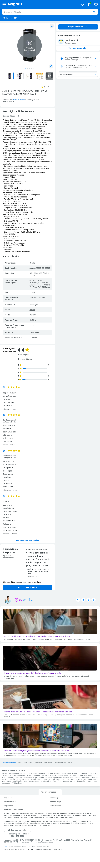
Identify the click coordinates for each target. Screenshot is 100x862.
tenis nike (82, 779)
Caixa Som (58, 763)
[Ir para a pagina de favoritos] (82, 4)
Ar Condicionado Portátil (26, 779)
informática (15, 847)
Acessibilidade (55, 806)
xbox (54, 775)
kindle (4, 777)
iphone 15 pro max (31, 777)
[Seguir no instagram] (88, 600)
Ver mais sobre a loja (78, 48)
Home (6, 847)
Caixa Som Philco (45, 763)
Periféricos (26, 847)
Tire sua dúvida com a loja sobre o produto (22, 582)
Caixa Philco (67, 763)
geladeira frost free (48, 781)
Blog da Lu (8, 798)
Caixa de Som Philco (24, 763)
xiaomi (77, 777)
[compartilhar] (51, 66)
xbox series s (68, 777)
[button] (94, 11)
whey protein (78, 775)
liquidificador (17, 781)
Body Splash (56, 779)
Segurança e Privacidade (13, 809)
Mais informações (48, 792)
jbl (63, 779)
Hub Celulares (55, 773)
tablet (39, 779)
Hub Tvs (77, 773)
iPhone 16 (25, 773)
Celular (12, 779)
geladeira (36, 775)
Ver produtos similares (78, 27)
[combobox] (50, 12)
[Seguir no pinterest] (93, 600)
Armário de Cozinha (77, 781)
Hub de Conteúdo (41, 773)
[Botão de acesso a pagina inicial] (42, 4)
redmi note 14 (71, 779)
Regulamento (9, 806)
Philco (32, 310)
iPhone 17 (16, 773)
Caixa (36, 763)
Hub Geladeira (67, 773)
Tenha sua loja (55, 802)
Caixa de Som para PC (40, 847)
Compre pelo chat (19, 830)
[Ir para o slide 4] (31, 68)
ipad (25, 781)
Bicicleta (47, 779)
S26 (31, 773)
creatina (67, 775)
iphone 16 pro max (24, 775)
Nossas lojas (55, 798)
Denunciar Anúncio (66, 74)
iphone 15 (85, 773)
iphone (60, 775)
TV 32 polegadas (18, 783)
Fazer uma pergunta (27, 587)
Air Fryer (13, 775)
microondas (88, 775)
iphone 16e (57, 777)
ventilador (85, 777)
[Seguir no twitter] (78, 600)
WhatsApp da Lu (10, 802)
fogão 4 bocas (63, 781)
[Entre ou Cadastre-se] (96, 4)
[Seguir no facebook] (83, 600)
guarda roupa (34, 781)
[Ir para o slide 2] (27, 68)
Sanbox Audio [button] (19, 100)
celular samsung (45, 777)
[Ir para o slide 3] (29, 68)
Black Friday (6, 773)
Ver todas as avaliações (27, 540)
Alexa (89, 781)
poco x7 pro (46, 775)
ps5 (6, 775)
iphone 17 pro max (15, 777)
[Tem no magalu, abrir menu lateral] (4, 4)
